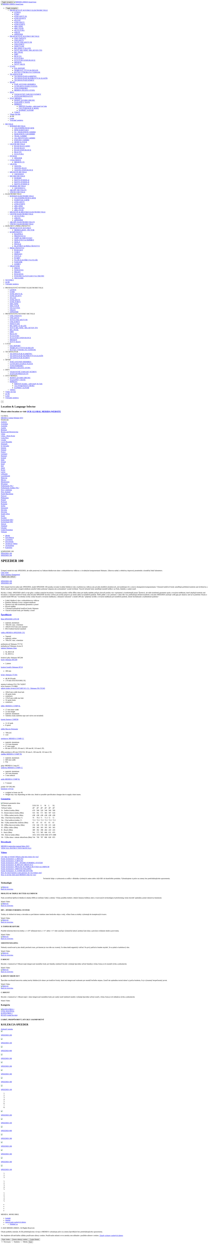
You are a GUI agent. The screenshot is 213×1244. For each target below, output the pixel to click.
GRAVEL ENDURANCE (23, 170)
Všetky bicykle (15, 114)
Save (30, 1242)
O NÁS (12, 66)
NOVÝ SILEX (19, 64)
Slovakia (4, 510)
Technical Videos (11, 544)
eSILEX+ (17, 218)
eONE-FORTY (19, 24)
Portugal (4, 502)
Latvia (3, 472)
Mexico (3, 480)
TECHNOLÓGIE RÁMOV (24, 80)
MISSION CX (19, 162)
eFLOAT (17, 20)
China (3, 434)
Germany (4, 454)
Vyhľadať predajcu (16, 120)
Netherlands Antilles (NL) (10, 488)
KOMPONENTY (16, 232)
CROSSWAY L (19, 188)
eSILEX (17, 32)
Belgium (4, 430)
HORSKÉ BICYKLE (17, 126)
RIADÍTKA (18, 234)
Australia (4, 426)
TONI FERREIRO (21, 88)
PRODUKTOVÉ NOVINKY (20, 228)
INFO (12, 92)
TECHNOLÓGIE (16, 74)
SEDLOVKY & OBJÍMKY (24, 240)
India (2, 460)
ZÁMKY (17, 264)
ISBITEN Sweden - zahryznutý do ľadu (33, 106)
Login (12, 118)
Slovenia (4, 512)
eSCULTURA (19, 30)
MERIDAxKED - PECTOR (24, 230)
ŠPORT (12, 82)
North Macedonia (7, 494)
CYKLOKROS (15, 160)
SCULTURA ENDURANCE (24, 60)
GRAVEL (13, 164)
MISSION (18, 62)
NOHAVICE (19, 270)
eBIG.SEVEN (19, 208)
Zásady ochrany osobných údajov (111, 1235)
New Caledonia (6, 490)
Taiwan (3, 524)
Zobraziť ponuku (7, 1029)
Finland (3, 450)
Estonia (3, 448)
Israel (3, 464)
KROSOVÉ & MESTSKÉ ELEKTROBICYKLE (27, 212)
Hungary (4, 456)
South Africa (5, 514)
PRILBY (17, 272)
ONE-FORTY (19, 44)
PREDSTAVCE (20, 236)
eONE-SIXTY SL (20, 16)
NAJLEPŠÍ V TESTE (22, 102)
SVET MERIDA (16, 98)
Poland (3, 500)
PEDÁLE (17, 244)
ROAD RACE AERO (22, 146)
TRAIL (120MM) (20, 136)
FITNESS (13, 156)
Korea (3, 470)
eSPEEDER (18, 34)
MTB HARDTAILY (21, 130)
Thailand (4, 526)
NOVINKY (9, 280)
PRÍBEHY (18, 104)
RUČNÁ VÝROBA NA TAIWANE (27, 72)
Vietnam (4, 532)
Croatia (3, 440)
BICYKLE (9, 124)
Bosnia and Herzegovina (9, 432)
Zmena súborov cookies (20, 1239)
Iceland (3, 458)
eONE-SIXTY (19, 22)
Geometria (9, 540)
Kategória (8, 548)
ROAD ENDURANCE (22, 150)
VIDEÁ (17, 112)
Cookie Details (34, 1239)
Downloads (9, 542)
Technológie (9, 546)
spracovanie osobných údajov (15, 1222)
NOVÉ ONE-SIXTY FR (23, 42)
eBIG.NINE (18, 26)
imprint (7, 1220)
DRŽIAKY (18, 254)
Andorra (4, 422)
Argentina (4, 424)
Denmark (4, 444)
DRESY (17, 268)
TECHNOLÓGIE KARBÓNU (25, 76)
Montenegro (5, 482)
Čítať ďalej (5, 573)
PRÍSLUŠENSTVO (17, 248)
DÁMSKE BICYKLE (18, 186)
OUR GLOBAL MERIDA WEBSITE (44, 411)
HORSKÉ (18, 178)
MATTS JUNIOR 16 (21, 184)
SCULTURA (19, 58)
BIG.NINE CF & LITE (22, 48)
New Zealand (5, 492)
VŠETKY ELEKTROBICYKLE (22, 224)
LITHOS (17, 12)
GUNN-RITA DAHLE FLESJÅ (25, 86)
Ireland (3, 462)
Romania (4, 504)
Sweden (4, 518)
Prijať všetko (6, 1239)
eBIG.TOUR (19, 28)
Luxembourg (5, 476)
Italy (2, 466)
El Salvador (5, 446)
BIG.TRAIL (18, 52)
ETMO (16, 14)
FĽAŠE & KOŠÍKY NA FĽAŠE (26, 260)
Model (7, 536)
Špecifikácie (9, 538)
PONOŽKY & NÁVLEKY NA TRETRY (29, 276)
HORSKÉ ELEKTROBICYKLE (22, 196)
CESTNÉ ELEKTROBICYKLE (21, 214)
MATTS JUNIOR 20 (21, 182)
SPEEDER (18, 158)
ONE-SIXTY (19, 40)
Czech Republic (6, 442)
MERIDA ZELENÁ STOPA (24, 90)
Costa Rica (5, 438)
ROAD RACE (19, 148)
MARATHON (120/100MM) (24, 134)
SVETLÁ (17, 256)
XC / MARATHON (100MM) (25, 132)
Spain (3, 516)
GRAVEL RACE (20, 168)
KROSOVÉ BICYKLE (18, 172)
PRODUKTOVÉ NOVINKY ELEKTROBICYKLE (29, 10)
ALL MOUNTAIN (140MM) (24, 138)
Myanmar (4, 484)
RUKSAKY (18, 250)
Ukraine (4, 528)
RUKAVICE (18, 274)
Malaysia (4, 478)
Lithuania (4, 474)
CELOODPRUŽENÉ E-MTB (25, 198)
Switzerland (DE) (7, 520)
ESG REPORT (19, 68)
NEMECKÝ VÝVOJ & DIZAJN (26, 70)
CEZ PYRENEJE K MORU (29, 108)
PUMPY (17, 258)
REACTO (18, 56)
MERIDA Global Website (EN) (12, 418)
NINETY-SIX (19, 46)
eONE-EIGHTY (20, 18)
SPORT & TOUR (20, 142)
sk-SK (7, 394)
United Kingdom (7, 530)
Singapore (4, 508)
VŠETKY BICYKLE (17, 192)
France (3, 452)
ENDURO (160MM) (21, 140)
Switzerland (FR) (7, 522)
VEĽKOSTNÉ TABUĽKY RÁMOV (27, 94)
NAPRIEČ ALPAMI (26, 110)
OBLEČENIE (15, 266)
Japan (3, 468)
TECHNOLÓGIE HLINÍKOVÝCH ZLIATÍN (31, 78)
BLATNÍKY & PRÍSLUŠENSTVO (27, 246)
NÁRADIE (18, 262)
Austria (3, 428)
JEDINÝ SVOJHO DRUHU (24, 100)
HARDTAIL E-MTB (21, 200)
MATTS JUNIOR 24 (21, 180)
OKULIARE (19, 278)
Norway (4, 496)
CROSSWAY (19, 174)
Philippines (5, 498)
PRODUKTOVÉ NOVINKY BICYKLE (24, 36)
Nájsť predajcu (6, 575)
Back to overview (7, 889)
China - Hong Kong (8, 436)
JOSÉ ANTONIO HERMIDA (25, 84)
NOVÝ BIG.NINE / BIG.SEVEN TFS (28, 50)
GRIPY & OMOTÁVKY (23, 238)
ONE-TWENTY (20, 38)
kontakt (8, 1218)
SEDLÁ (17, 242)
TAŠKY (17, 252)
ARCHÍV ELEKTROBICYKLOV (22, 222)
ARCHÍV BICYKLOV (18, 190)
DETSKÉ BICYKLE (17, 176)
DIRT (16, 54)
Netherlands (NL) (7, 486)
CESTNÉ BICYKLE (17, 144)
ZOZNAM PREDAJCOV (23, 96)
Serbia (3, 506)
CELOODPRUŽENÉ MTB (24, 128)
